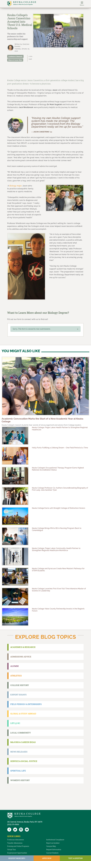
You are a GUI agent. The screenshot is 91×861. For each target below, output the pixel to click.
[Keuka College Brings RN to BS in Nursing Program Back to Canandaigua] (15, 536)
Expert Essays (18, 694)
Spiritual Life (18, 770)
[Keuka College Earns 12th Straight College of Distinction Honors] (15, 516)
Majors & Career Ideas (15, 60)
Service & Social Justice (23, 761)
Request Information (53, 849)
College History (19, 685)
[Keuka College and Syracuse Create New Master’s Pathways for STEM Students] (15, 576)
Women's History (20, 780)
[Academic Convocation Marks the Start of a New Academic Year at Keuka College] (45, 386)
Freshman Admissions (15, 840)
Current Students (52, 853)
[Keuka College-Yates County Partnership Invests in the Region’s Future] (15, 617)
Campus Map (51, 846)
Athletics (16, 675)
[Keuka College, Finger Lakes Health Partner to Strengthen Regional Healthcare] (15, 435)
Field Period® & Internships (26, 704)
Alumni (14, 666)
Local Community (20, 732)
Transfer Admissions (14, 843)
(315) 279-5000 (13, 824)
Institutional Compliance (55, 840)
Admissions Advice (20, 656)
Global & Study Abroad (23, 713)
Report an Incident (52, 843)
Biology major (15, 186)
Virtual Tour (11, 849)
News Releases (18, 751)
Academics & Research (15, 56)
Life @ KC (15, 723)
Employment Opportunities (17, 853)
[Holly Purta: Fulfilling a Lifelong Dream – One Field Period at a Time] (15, 456)
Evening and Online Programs (18, 846)
